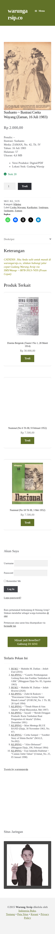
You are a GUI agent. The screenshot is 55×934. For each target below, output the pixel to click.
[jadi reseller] (27, 642)
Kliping (17, 204)
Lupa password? (12, 597)
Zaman (18, 210)
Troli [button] (27, 358)
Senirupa (43, 207)
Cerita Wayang (18, 207)
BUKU (14, 668)
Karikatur (32, 207)
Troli (25, 186)
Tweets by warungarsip (16, 769)
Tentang (10, 914)
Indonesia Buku (27, 910)
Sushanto (8, 210)
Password (8, 573)
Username (9, 563)
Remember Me (13, 581)
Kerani (34, 914)
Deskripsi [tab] (9, 239)
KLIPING (16, 675)
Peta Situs (22, 914)
